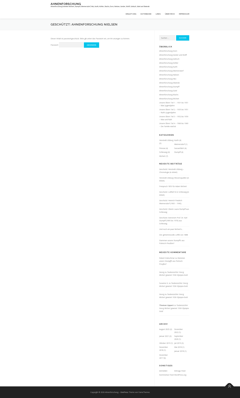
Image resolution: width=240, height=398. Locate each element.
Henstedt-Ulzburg (166, 140)
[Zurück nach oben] (229, 386)
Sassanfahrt (179, 148)
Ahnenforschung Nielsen (169, 75)
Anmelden (163, 371)
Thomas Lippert (166, 305)
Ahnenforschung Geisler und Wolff (173, 55)
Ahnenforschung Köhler (168, 63)
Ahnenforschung (66, 3)
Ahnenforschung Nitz (167, 79)
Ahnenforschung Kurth (168, 67)
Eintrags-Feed (179, 371)
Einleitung (131, 14)
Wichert (162, 156)
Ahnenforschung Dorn (168, 51)
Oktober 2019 (164, 343)
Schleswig (163, 152)
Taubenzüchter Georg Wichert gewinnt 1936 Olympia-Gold (174, 308)
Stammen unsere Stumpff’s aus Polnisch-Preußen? (172, 261)
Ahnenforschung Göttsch (169, 59)
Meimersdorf (179, 144)
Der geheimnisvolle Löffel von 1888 (173, 235)
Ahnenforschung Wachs (168, 94)
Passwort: (55, 45)
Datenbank (146, 14)
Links (158, 14)
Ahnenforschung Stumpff (169, 86)
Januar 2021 (164, 336)
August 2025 (164, 329)
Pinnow (162, 148)
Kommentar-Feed (166, 375)
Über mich (170, 14)
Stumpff (177, 152)
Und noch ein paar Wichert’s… (171, 229)
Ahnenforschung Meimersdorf (171, 71)
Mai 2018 (178, 347)
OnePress (124, 392)
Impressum (184, 14)
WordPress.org (180, 375)
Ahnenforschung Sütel (168, 90)
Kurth (176, 140)
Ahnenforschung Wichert (169, 98)
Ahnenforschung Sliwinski (169, 83)
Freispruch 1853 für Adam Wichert (173, 186)
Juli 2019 (177, 343)
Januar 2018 (179, 351)
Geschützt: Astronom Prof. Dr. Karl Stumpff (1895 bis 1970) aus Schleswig (173, 220)
